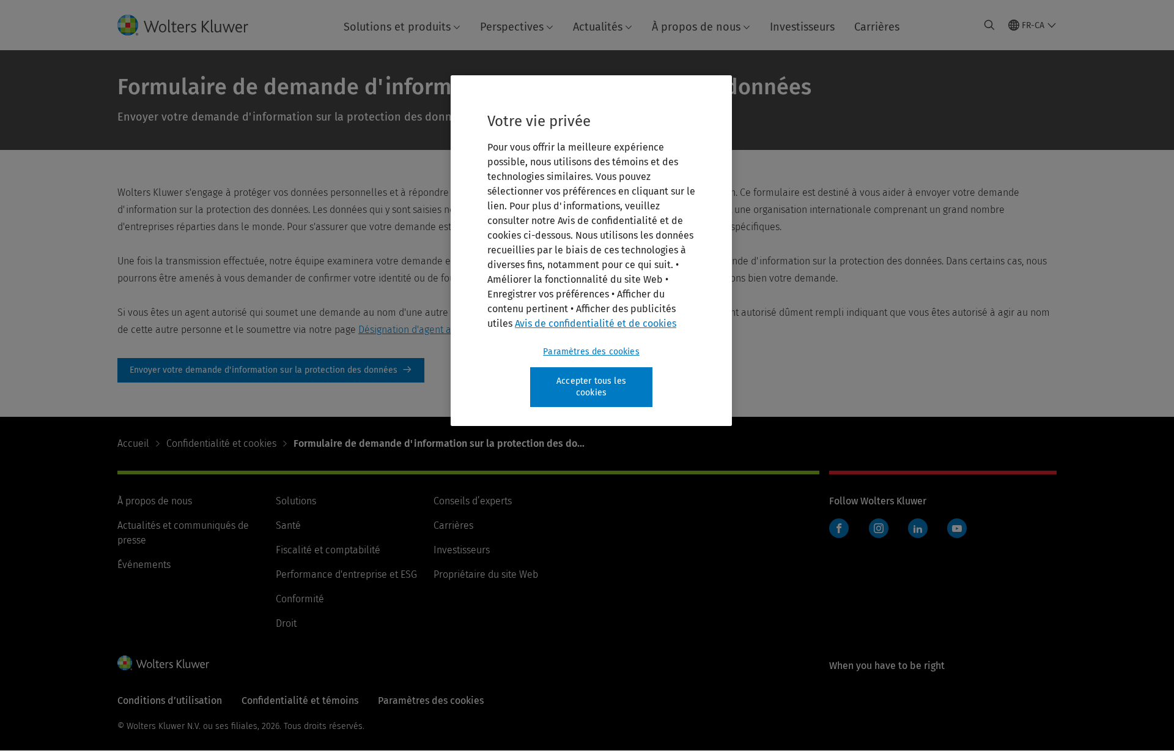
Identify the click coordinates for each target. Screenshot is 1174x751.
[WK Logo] (163, 663)
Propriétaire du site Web (486, 574)
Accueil (133, 443)
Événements (144, 564)
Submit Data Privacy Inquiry (271, 370)
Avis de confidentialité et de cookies (595, 323)
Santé (288, 525)
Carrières (876, 27)
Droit (286, 623)
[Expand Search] (989, 25)
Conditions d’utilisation (169, 700)
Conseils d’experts (473, 501)
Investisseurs (802, 27)
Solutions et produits (397, 27)
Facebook (839, 528)
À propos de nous (696, 27)
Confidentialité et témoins (300, 700)
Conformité (300, 599)
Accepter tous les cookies (591, 387)
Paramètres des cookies (591, 351)
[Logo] (192, 25)
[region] (591, 250)
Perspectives (512, 27)
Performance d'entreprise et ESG (346, 574)
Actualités (597, 27)
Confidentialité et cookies (221, 443)
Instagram (878, 528)
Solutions (296, 501)
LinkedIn (918, 528)
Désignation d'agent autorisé (419, 329)
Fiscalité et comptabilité (328, 550)
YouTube (957, 528)
